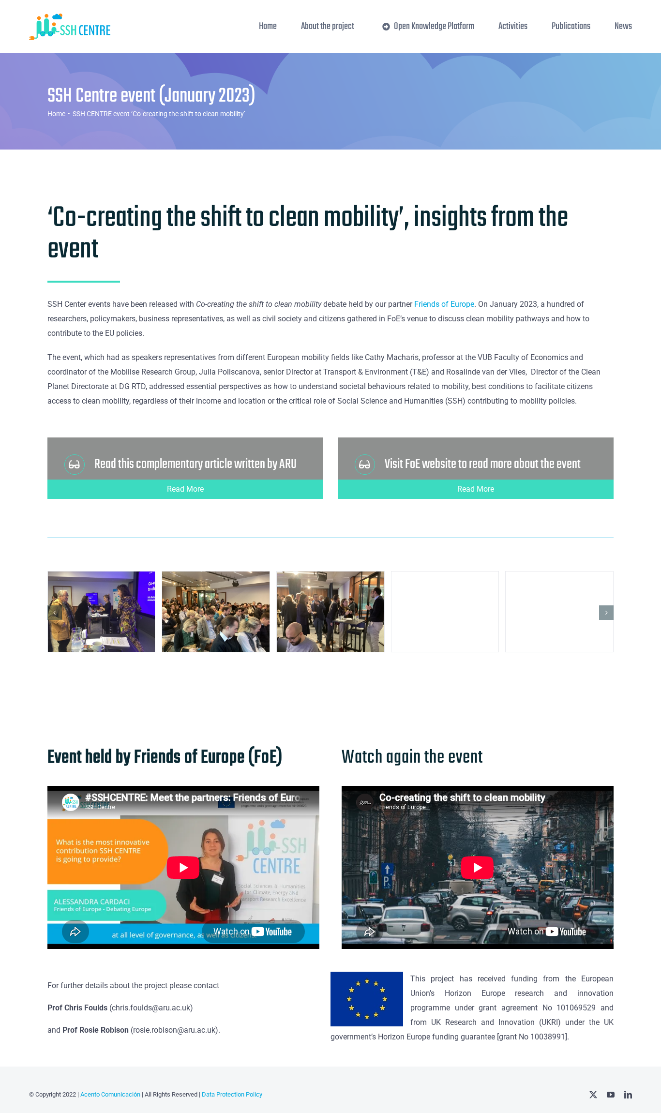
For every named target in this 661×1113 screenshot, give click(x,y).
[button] (54, 612)
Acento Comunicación (109, 1094)
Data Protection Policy (232, 1094)
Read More (185, 489)
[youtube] (611, 1094)
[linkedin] (628, 1094)
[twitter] (593, 1094)
